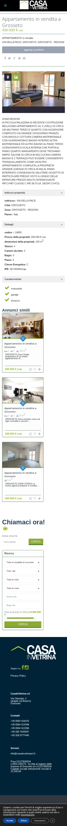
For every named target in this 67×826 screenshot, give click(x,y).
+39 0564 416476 (20, 721)
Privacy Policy (18, 675)
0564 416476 (9, 536)
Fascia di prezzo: (13, 612)
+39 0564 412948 (20, 724)
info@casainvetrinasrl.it (23, 753)
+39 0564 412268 (20, 728)
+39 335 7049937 (20, 731)
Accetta (9, 820)
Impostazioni (40, 820)
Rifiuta (24, 820)
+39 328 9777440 (20, 735)
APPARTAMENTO (12, 38)
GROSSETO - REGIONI (51, 42)
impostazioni (27, 815)
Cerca (36, 541)
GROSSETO (29, 42)
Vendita (29, 38)
